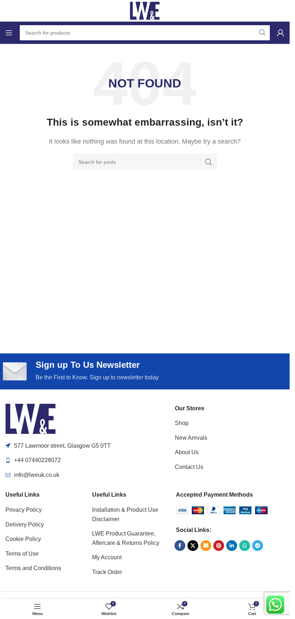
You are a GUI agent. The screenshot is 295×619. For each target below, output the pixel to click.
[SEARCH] (208, 162)
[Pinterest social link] (218, 545)
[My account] (280, 33)
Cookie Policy (23, 539)
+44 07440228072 (37, 460)
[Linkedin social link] (231, 545)
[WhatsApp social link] (244, 545)
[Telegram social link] (257, 545)
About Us (187, 452)
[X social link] (192, 545)
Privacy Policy (23, 510)
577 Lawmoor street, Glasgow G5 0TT (62, 446)
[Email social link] (205, 545)
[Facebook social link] (179, 545)
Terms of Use (22, 554)
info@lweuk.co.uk (36, 475)
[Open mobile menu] (9, 33)
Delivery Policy (24, 524)
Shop (182, 423)
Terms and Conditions (33, 568)
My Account (107, 557)
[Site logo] (145, 10)
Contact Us (189, 467)
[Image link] (30, 418)
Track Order (107, 572)
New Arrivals (191, 438)
